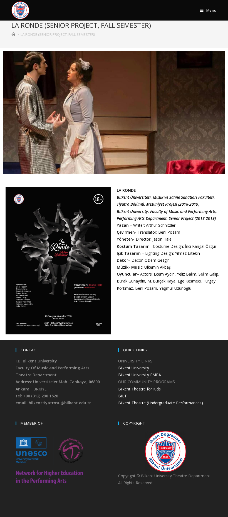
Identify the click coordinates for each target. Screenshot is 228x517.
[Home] (13, 34)
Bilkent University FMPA (139, 374)
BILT (122, 396)
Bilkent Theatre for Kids (139, 389)
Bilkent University (133, 367)
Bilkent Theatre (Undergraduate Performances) (160, 402)
